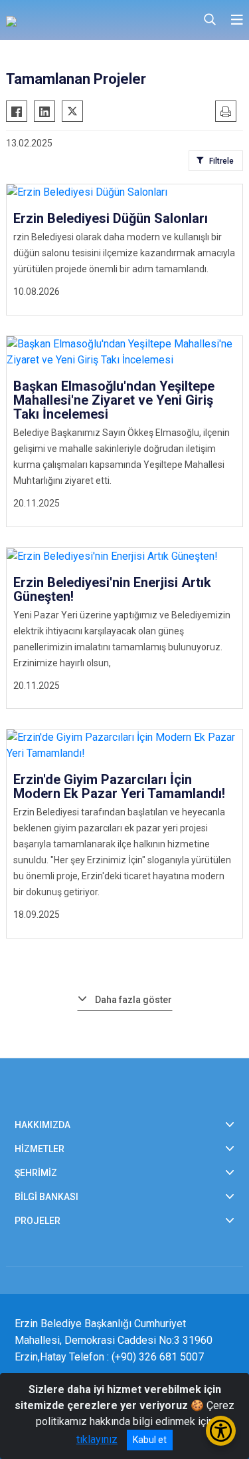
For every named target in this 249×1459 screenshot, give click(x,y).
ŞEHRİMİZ (36, 1172)
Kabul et (150, 1439)
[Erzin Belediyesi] (72, 20)
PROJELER (37, 1220)
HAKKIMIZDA (42, 1125)
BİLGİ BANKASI (46, 1196)
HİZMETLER (39, 1149)
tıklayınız (97, 1439)
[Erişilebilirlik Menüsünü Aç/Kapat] (221, 1431)
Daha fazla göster (133, 999)
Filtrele (221, 161)
